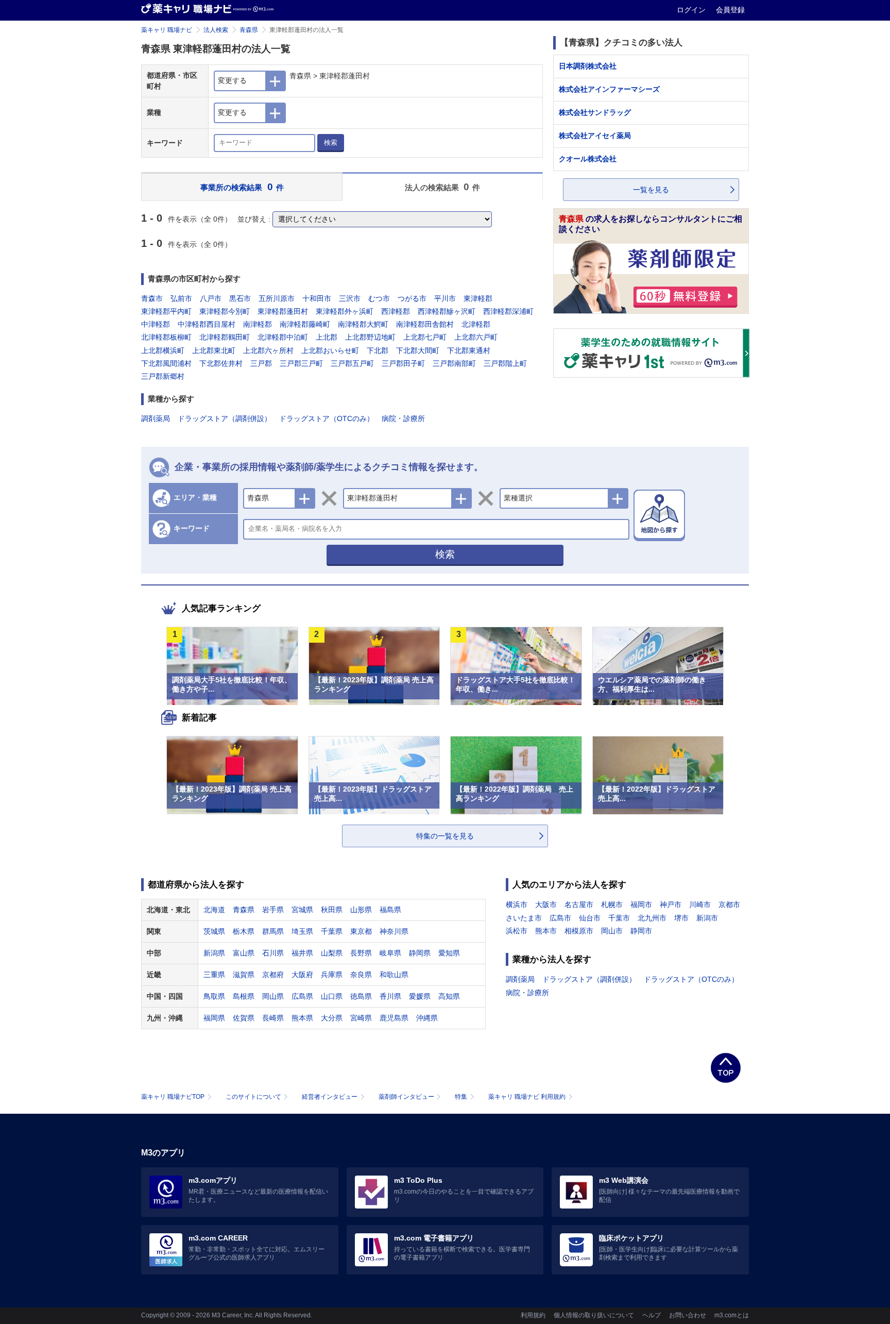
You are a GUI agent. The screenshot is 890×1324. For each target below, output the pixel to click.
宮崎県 (361, 1018)
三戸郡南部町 (454, 363)
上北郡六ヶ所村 (268, 350)
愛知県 (449, 953)
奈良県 (361, 974)
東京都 (361, 931)
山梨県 (332, 953)
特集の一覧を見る (445, 836)
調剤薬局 (155, 418)
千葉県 (332, 931)
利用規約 (533, 1315)
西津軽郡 (395, 311)
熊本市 (546, 931)
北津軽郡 (475, 324)
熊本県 (302, 1018)
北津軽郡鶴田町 (224, 337)
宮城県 (302, 910)
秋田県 (332, 910)
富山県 (243, 953)
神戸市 (670, 904)
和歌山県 (394, 974)
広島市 (560, 918)
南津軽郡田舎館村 (425, 324)
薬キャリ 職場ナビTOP (172, 1096)
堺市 (681, 918)
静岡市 (641, 931)
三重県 (214, 974)
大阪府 (302, 974)
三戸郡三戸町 (301, 363)
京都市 (729, 904)
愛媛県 (420, 996)
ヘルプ (651, 1315)
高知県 (449, 996)
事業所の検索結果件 (242, 186)
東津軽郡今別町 (224, 311)
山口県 (332, 996)
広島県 (302, 996)
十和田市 (316, 298)
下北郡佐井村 (221, 363)
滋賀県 (243, 974)
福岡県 (214, 1018)
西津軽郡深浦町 (508, 311)
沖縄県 (427, 1018)
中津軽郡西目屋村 (206, 324)
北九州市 (652, 918)
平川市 (445, 298)
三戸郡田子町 (403, 363)
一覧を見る (651, 190)
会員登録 (730, 10)
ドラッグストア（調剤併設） (224, 418)
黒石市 (240, 298)
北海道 (214, 910)
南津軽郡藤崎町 (305, 324)
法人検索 (215, 29)
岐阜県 (390, 953)
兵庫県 (332, 974)
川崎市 (700, 904)
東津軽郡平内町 (166, 311)
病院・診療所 (403, 418)
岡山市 (612, 931)
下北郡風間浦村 (166, 363)
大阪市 (546, 904)
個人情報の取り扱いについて (594, 1315)
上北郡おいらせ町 (330, 350)
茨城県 (214, 931)
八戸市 (210, 298)
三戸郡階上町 (505, 363)
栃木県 (243, 931)
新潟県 (214, 953)
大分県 (332, 1018)
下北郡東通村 (468, 350)
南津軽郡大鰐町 (363, 324)
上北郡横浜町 (162, 350)
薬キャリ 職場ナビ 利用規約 (527, 1096)
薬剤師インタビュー (406, 1096)
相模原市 (578, 931)
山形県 (361, 910)
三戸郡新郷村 (162, 376)
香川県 (390, 996)
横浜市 (516, 904)
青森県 (248, 29)
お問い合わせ (687, 1315)
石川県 (273, 953)
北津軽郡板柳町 (166, 337)
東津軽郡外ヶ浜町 (344, 311)
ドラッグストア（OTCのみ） (326, 418)
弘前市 (181, 298)
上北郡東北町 (213, 350)
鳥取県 (214, 996)
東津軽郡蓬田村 (283, 311)
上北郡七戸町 (425, 337)
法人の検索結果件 (443, 186)
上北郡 (326, 337)
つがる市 (412, 298)
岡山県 (273, 996)
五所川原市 (277, 298)
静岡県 (420, 953)
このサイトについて (253, 1096)
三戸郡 (261, 363)
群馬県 (273, 931)
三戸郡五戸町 (352, 363)
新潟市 (707, 918)
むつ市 (379, 298)
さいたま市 (524, 918)
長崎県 (273, 1018)
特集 (461, 1096)
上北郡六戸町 (476, 337)
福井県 (302, 953)
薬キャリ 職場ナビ (166, 29)
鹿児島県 (394, 1018)
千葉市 (619, 918)
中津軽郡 (155, 324)
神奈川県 (394, 931)
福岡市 (641, 904)
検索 (330, 142)
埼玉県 (302, 931)
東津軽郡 (478, 298)
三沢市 (350, 298)
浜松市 (516, 931)
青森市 (152, 298)
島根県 (243, 996)
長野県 (361, 953)
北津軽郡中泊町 (283, 337)
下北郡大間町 (417, 350)
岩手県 (273, 910)
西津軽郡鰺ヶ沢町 (446, 311)
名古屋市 (578, 904)
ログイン (692, 10)
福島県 (390, 910)
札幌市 (612, 904)
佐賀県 (243, 1018)
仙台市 (590, 918)
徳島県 (361, 996)
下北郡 (377, 350)
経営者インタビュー (329, 1096)
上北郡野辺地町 (370, 337)
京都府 (273, 974)
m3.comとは (731, 1315)
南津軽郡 (257, 324)
